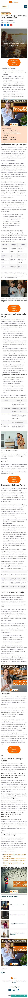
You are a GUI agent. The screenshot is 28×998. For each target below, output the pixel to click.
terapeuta (16, 896)
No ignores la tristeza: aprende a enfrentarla (17, 914)
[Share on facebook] (2, 25)
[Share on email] (11, 25)
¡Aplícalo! (6, 135)
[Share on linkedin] (8, 25)
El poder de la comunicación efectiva (12, 133)
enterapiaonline (4, 896)
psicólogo (11, 896)
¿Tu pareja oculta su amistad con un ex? (12, 862)
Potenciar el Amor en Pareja (9, 139)
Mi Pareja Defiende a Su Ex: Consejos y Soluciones (14, 858)
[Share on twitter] (5, 25)
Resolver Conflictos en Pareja (9, 137)
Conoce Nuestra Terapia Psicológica (14, 62)
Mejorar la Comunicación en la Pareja (11, 132)
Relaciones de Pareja (11, 22)
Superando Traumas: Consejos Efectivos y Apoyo (14, 860)
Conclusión (5, 141)
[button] (4, 6)
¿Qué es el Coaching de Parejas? (10, 130)
